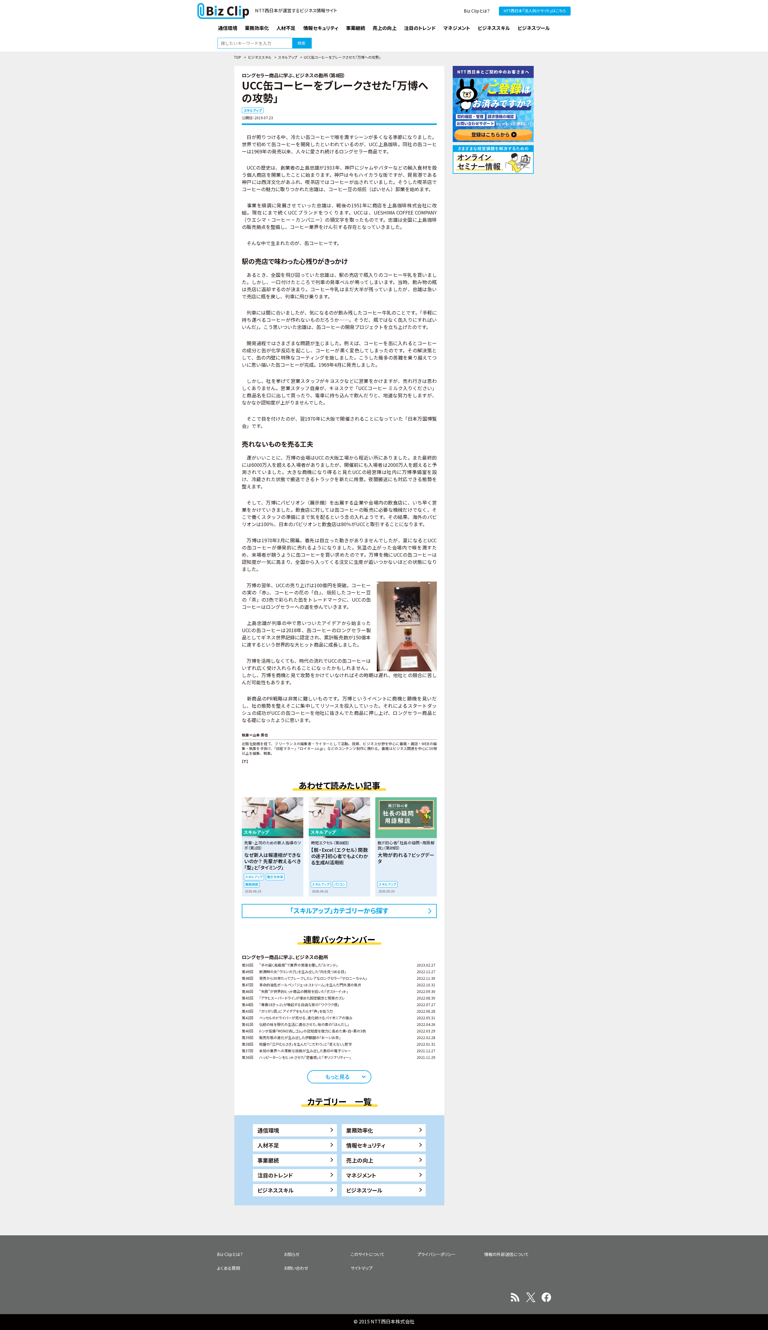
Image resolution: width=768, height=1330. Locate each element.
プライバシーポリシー (436, 1254)
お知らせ (291, 1254)
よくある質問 (228, 1268)
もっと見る (337, 1076)
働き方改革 (275, 876)
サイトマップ (362, 1268)
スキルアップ (287, 57)
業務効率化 (359, 1130)
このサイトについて (368, 1254)
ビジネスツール (364, 1190)
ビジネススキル (260, 57)
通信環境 (268, 1130)
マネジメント (361, 1175)
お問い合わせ (296, 1268)
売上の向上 (359, 1160)
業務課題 (251, 884)
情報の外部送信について (506, 1254)
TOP (237, 57)
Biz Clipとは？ (477, 11)
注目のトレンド (275, 1175)
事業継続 (268, 1160)
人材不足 (268, 1145)
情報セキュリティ (366, 1145)
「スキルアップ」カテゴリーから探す (339, 910)
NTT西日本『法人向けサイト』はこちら (535, 10)
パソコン (340, 884)
